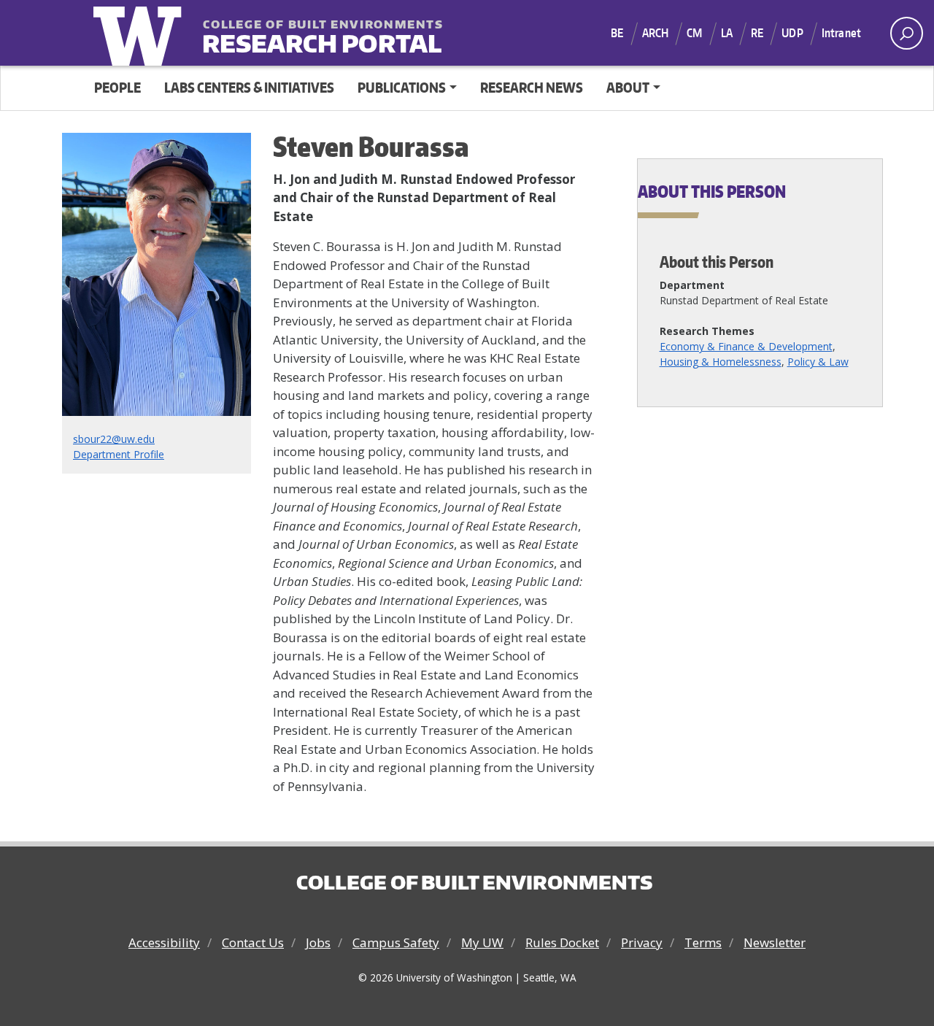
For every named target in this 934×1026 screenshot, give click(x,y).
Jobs (318, 942)
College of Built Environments (474, 882)
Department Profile (118, 454)
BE (617, 33)
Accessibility (164, 942)
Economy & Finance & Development (746, 346)
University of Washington (140, 33)
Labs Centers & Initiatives (249, 87)
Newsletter (775, 942)
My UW (482, 942)
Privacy (642, 942)
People (117, 87)
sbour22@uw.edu (114, 439)
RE (757, 33)
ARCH (655, 33)
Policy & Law (818, 362)
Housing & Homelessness (720, 362)
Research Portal (292, 33)
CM (694, 33)
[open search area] (906, 33)
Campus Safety (395, 942)
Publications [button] (402, 87)
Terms (703, 942)
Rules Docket (562, 942)
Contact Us (253, 942)
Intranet (841, 33)
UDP (792, 33)
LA (727, 33)
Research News (531, 87)
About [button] (627, 87)
